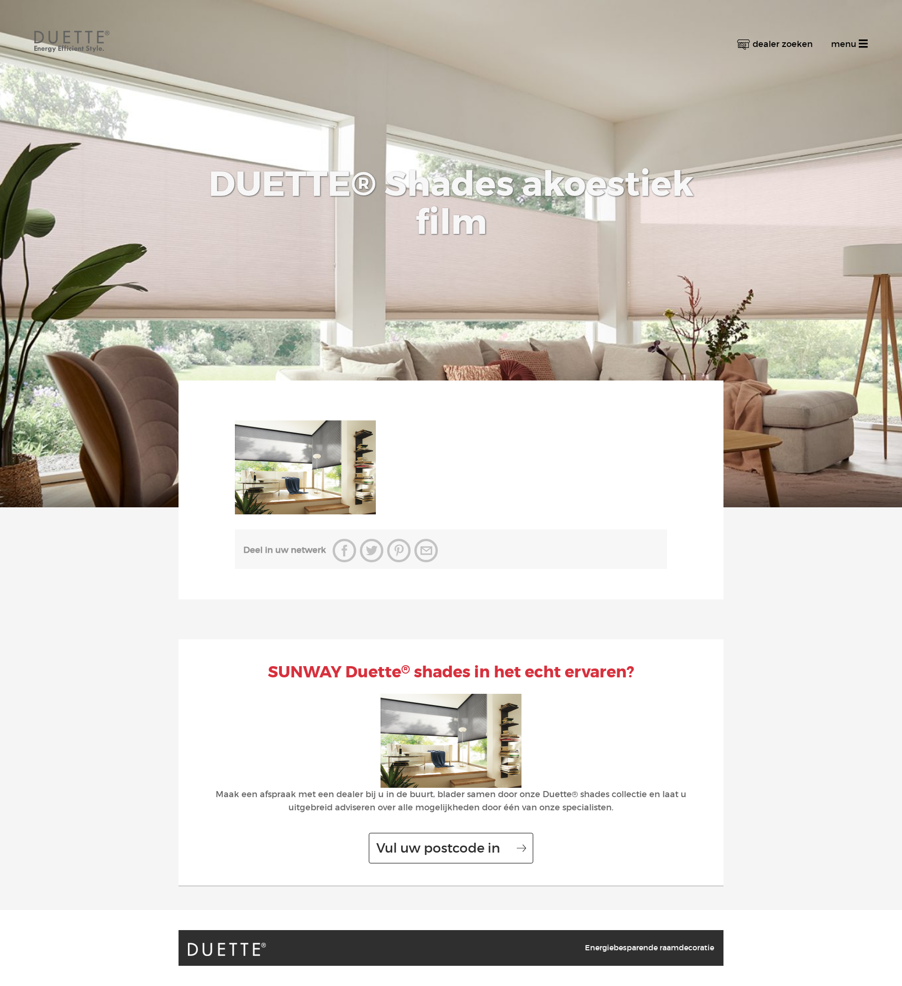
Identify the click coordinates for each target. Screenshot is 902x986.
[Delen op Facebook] (344, 550)
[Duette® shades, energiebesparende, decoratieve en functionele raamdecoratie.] (227, 949)
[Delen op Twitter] (371, 550)
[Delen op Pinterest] (399, 550)
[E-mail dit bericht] (426, 550)
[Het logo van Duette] (71, 33)
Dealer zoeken (783, 44)
